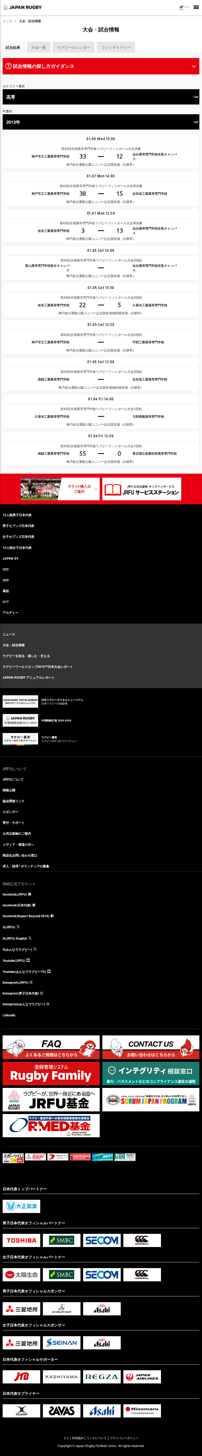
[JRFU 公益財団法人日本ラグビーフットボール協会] (22, 7)
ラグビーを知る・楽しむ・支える (26, 655)
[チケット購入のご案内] (60, 489)
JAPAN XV (10, 558)
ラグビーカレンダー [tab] (73, 47)
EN (186, 6)
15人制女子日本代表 (17, 547)
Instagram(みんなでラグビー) (24, 1004)
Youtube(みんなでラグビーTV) (24, 971)
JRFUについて (13, 779)
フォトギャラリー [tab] (116, 47)
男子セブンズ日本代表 (18, 525)
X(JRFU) (9, 927)
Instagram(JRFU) (15, 982)
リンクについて (97, 1438)
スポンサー (10, 811)
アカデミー (10, 612)
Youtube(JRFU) (14, 960)
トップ (7, 20)
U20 (6, 580)
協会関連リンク (14, 800)
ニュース (9, 634)
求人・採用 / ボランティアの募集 (26, 866)
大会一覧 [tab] (38, 47)
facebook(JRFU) (15, 894)
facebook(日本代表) (17, 905)
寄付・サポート (14, 822)
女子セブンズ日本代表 (18, 536)
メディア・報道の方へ (18, 844)
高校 (6, 590)
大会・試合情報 (14, 645)
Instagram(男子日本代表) (21, 993)
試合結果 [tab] (13, 47)
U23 (6, 569)
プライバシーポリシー (124, 1438)
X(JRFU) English (15, 938)
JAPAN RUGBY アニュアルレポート (29, 677)
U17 (6, 601)
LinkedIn (9, 1015)
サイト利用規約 (73, 1438)
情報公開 (9, 790)
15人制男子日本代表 (17, 514)
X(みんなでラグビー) (17, 949)
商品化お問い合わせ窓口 (20, 855)
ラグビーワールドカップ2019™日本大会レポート (38, 666)
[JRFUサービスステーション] (141, 489)
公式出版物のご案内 (17, 833)
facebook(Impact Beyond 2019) (26, 915)
